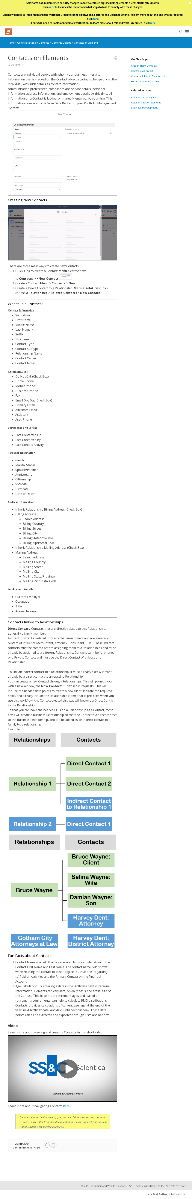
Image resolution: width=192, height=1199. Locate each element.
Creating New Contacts (144, 65)
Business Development (144, 107)
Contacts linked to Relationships (149, 76)
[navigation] (187, 32)
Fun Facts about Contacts (145, 81)
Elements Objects (62, 42)
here (66, 1106)
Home (11, 42)
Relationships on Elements (146, 102)
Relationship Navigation (144, 97)
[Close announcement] (190, 3)
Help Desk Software (158, 1194)
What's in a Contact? (142, 71)
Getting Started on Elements (33, 42)
